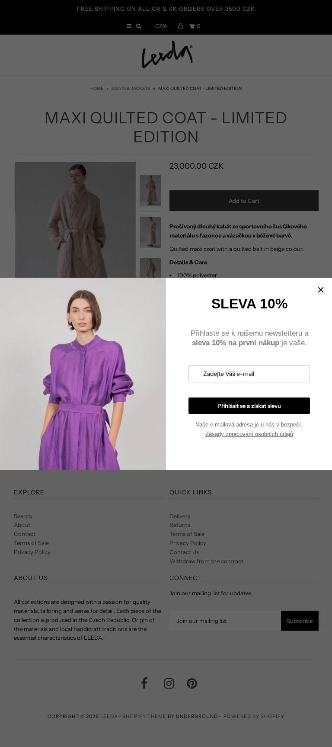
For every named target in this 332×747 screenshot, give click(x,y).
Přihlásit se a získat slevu (249, 405)
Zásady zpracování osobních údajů (249, 434)
